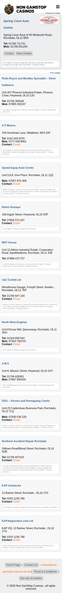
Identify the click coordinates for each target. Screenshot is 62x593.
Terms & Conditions (45, 571)
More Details (24, 53)
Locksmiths (52, 507)
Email (16, 144)
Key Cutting (42, 507)
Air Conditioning (9, 385)
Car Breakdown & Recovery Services (18, 264)
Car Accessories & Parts (28, 545)
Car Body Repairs (10, 110)
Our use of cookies (31, 578)
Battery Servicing (25, 466)
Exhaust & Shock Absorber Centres (25, 191)
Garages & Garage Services (14, 65)
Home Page (13, 564)
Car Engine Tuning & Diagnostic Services (19, 63)
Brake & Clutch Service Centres (15, 189)
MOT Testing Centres (36, 65)
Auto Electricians (9, 545)
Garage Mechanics (45, 63)
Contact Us (31, 564)
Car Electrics (24, 110)
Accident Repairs (10, 466)
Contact (9, 53)
